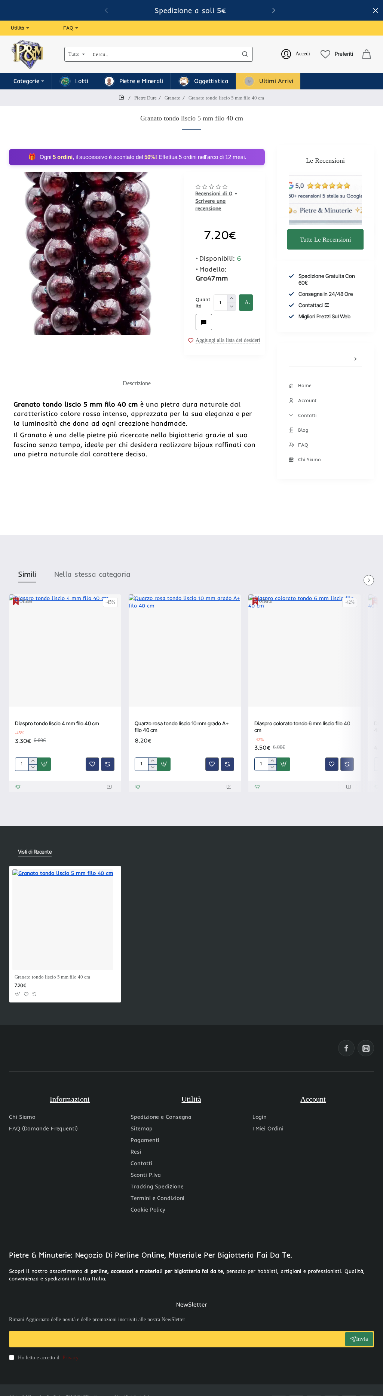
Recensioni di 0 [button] (213, 193)
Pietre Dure (145, 98)
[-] (231, 306)
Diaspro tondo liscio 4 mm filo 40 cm (57, 723)
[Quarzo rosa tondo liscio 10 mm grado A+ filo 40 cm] (185, 650)
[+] (231, 299)
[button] (246, 302)
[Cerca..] (245, 54)
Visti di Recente (35, 851)
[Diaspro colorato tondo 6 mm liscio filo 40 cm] (304, 650)
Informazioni (70, 1099)
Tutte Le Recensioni (325, 239)
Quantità (203, 302)
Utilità (191, 1099)
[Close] (375, 10)
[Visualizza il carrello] (366, 54)
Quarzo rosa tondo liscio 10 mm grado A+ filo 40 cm (182, 726)
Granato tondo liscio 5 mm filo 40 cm (52, 977)
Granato (173, 98)
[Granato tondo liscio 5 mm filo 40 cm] (62, 919)
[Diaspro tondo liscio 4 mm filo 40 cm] (65, 650)
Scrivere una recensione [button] (210, 205)
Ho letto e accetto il (47, 1357)
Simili (27, 574)
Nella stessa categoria (92, 574)
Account (313, 1099)
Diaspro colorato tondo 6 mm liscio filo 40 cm (302, 726)
